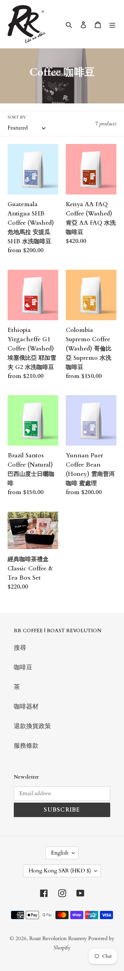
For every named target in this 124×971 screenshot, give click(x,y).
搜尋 (20, 648)
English (60, 853)
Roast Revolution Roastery (58, 938)
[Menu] (112, 24)
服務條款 (26, 745)
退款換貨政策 (32, 726)
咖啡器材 (26, 706)
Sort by (17, 117)
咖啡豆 (23, 667)
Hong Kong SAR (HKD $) (60, 870)
